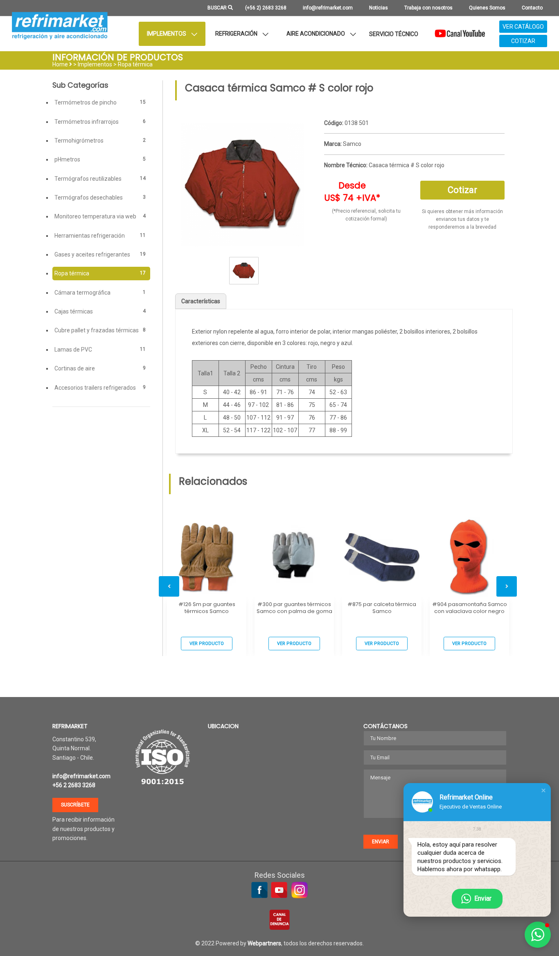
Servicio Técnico (393, 34)
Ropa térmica (135, 64)
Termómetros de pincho (100, 102)
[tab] (414, 123)
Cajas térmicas (100, 311)
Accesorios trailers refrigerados (100, 387)
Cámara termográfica (100, 292)
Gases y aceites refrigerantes (100, 254)
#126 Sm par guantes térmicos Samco (206, 608)
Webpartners (264, 943)
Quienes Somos (487, 8)
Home (60, 64)
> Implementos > (95, 64)
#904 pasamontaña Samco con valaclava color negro (469, 608)
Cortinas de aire (100, 368)
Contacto (532, 8)
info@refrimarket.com (328, 8)
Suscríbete (75, 805)
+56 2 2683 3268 (73, 785)
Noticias (378, 8)
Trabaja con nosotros (428, 8)
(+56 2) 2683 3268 (265, 8)
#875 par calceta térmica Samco (381, 608)
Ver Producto (206, 643)
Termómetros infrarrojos (100, 121)
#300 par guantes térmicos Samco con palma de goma (294, 608)
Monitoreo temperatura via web (100, 216)
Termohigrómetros (100, 140)
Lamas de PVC (100, 349)
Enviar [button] (380, 842)
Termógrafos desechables (100, 197)
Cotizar (523, 41)
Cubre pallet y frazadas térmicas (100, 330)
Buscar (217, 8)
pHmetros (100, 159)
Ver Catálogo (523, 26)
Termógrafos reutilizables (100, 178)
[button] (543, 790)
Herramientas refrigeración (100, 235)
